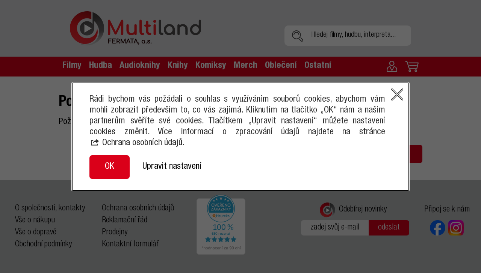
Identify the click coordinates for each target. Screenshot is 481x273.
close (397, 94)
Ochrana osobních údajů (142, 143)
